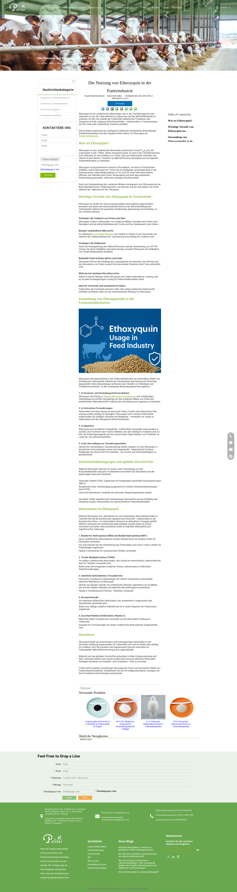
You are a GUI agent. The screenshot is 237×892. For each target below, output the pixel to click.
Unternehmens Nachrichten (50, 115)
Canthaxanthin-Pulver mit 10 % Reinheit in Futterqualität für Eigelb (97, 724)
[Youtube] (178, 856)
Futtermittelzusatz (96, 850)
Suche (73, 81)
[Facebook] (168, 856)
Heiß (145, 7)
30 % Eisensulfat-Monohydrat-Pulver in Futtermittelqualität (181, 724)
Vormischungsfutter (126, 7)
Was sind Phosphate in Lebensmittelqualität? (139, 872)
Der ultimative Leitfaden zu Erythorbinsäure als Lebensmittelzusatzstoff (138, 855)
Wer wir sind (93, 861)
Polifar (156, 7)
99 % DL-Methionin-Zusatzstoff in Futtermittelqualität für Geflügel (125, 725)
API (109, 7)
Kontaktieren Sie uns (97, 864)
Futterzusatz (96, 7)
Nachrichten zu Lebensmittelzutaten (54, 104)
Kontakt (177, 7)
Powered (124, 98)
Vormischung (94, 854)
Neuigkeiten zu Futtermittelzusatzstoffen (56, 98)
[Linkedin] (173, 856)
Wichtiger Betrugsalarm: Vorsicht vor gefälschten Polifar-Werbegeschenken (136, 848)
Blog (166, 7)
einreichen (48, 175)
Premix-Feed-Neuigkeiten (50, 110)
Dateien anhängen (50, 159)
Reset (85, 798)
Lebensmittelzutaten (73, 7)
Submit (69, 798)
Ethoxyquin (86, 688)
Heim (54, 7)
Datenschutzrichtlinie (97, 868)
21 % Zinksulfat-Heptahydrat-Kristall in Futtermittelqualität (153, 724)
